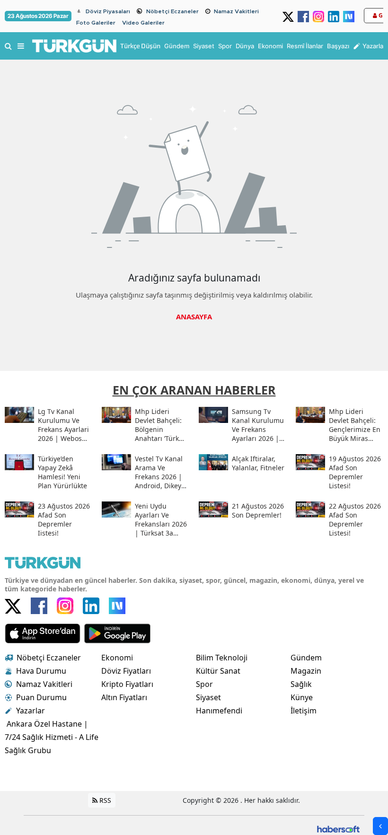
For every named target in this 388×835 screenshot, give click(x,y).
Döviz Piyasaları (108, 11)
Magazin (306, 671)
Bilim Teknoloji (221, 657)
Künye (302, 697)
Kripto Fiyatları (127, 684)
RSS (104, 800)
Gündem (306, 657)
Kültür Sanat (218, 671)
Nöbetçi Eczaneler (172, 11)
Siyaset (208, 697)
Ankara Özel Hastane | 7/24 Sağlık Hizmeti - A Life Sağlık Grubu (51, 737)
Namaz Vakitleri (236, 11)
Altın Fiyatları (124, 697)
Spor (204, 684)
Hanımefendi (219, 710)
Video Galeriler (143, 23)
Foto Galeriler (95, 23)
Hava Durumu (41, 671)
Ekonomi (117, 657)
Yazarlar (30, 710)
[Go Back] (380, 826)
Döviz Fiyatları (126, 671)
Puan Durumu (41, 697)
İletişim (304, 710)
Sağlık (301, 684)
